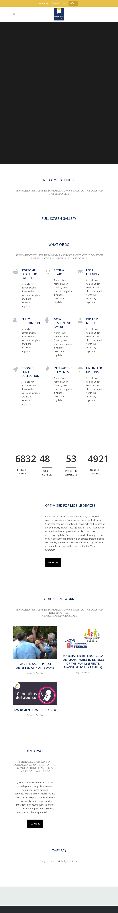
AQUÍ (73, 3)
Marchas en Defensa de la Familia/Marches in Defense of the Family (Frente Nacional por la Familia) (83, 661)
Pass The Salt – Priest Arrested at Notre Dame (35, 665)
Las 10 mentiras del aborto (35, 710)
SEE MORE (35, 824)
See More (53, 562)
